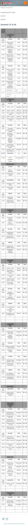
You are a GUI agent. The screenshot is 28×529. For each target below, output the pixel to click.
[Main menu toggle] (25, 3)
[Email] (7, 519)
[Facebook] (3, 519)
